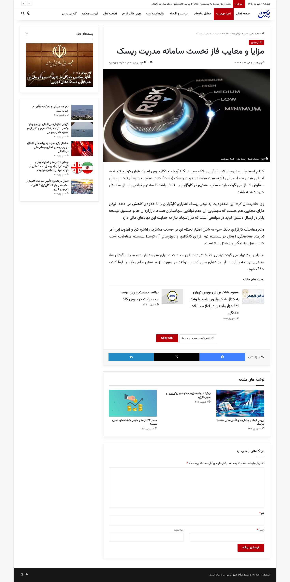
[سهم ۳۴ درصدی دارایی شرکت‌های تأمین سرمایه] (133, 403)
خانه (259, 34)
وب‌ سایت (178, 530)
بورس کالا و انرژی (131, 14)
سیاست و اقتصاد (179, 14)
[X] (177, 357)
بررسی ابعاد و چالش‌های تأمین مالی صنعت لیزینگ (240, 422)
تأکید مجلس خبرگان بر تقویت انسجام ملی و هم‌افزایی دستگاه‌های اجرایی (60, 79)
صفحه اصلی (243, 14)
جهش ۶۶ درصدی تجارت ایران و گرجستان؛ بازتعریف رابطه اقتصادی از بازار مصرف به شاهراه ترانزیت (49, 166)
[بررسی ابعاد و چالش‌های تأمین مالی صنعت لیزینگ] (240, 403)
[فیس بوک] (222, 357)
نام (261, 513)
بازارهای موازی (156, 14)
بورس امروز (225, 575)
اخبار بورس (225, 14)
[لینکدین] (131, 357)
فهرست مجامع (90, 14)
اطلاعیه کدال (110, 14)
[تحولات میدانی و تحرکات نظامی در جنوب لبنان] (82, 112)
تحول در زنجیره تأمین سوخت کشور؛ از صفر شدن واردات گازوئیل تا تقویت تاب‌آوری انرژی (47, 185)
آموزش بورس (69, 14)
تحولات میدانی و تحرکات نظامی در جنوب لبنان (50, 109)
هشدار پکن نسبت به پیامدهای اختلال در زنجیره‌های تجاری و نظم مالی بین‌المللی (191, 4)
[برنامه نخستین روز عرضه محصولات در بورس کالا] (172, 296)
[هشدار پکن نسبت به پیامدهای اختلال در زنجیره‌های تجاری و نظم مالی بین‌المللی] (82, 148)
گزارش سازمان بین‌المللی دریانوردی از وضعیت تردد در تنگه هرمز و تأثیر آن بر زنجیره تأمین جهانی (47, 128)
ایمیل (260, 530)
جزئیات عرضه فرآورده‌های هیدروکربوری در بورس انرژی (188, 395)
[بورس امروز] (264, 14)
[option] (59, 65)
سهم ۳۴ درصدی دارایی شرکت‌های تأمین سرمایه (134, 422)
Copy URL (167, 338)
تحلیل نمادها (203, 14)
